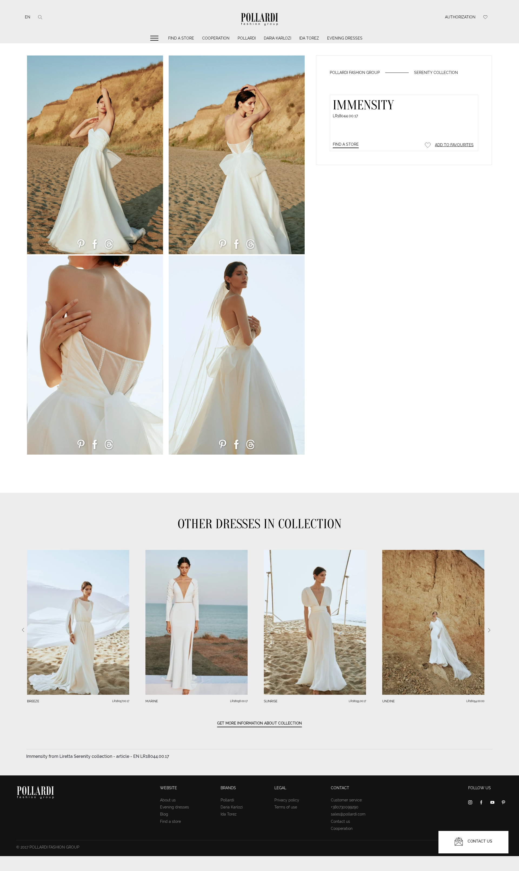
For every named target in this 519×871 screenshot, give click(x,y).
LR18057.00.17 (120, 701)
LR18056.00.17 (239, 701)
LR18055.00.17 (357, 701)
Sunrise (270, 701)
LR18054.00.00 (475, 701)
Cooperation (215, 38)
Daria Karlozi (277, 38)
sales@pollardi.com (348, 814)
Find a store (181, 38)
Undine (388, 701)
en (27, 17)
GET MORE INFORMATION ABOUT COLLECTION (259, 723)
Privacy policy (286, 800)
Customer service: (346, 800)
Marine (151, 701)
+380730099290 (344, 807)
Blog (164, 814)
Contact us (340, 821)
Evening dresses (344, 38)
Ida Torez (309, 38)
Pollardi (247, 38)
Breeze (33, 701)
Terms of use (285, 807)
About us (168, 800)
